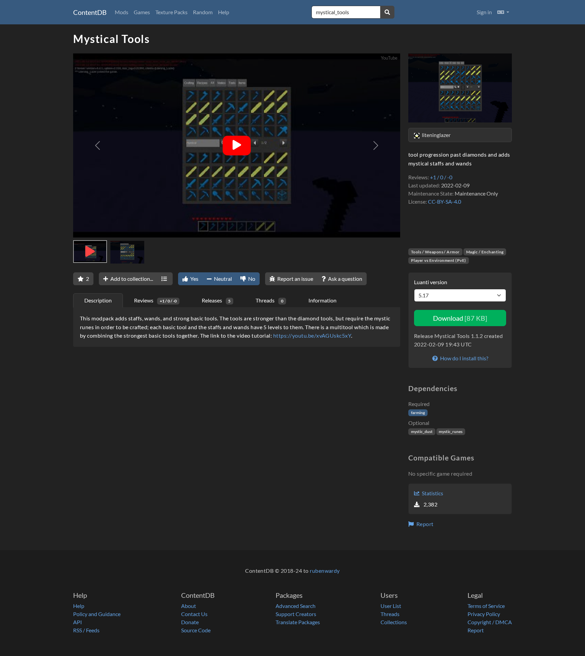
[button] (503, 12)
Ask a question (344, 278)
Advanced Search (296, 606)
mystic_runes (450, 431)
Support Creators (296, 614)
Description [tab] (98, 300)
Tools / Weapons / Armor (435, 251)
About (188, 606)
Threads (390, 614)
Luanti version (430, 282)
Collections (394, 622)
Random (203, 12)
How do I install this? (463, 358)
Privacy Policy (484, 614)
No (251, 278)
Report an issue (294, 278)
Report (424, 524)
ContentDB (90, 12)
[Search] (387, 12)
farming (418, 412)
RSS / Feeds (86, 630)
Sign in (484, 12)
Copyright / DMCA (490, 622)
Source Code (196, 630)
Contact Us (194, 614)
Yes (193, 278)
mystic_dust (422, 431)
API (77, 622)
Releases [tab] (216, 300)
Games (142, 12)
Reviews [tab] (155, 300)
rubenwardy (325, 570)
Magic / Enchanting (485, 251)
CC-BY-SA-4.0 (444, 201)
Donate (190, 622)
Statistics (432, 493)
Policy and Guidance (97, 614)
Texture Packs (171, 12)
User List (391, 606)
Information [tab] (322, 300)
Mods (121, 12)
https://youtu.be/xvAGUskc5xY (312, 335)
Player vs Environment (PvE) (438, 260)
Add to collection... (131, 278)
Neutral (222, 278)
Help (223, 12)
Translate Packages (298, 622)
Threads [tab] (269, 300)
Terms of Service (486, 606)
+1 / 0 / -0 (441, 177)
